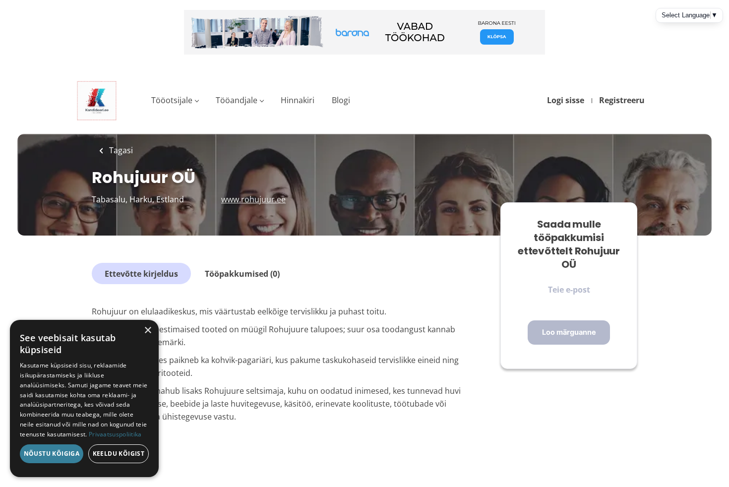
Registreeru (622, 100)
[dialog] (84, 398)
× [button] (147, 330)
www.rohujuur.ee (253, 199)
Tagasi (120, 150)
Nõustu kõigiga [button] (52, 453)
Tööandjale (236, 100)
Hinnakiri (297, 100)
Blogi (341, 100)
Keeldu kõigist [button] (119, 453)
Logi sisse (565, 100)
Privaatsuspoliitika (115, 434)
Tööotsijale (171, 100)
